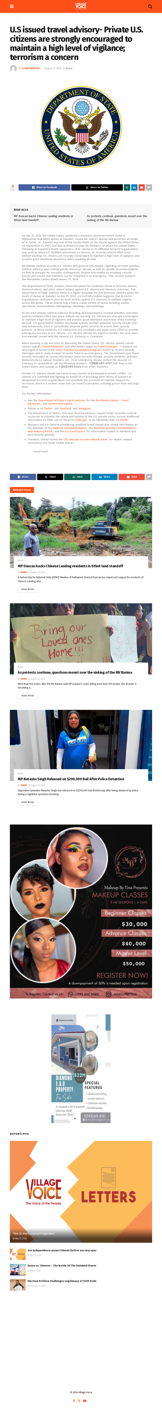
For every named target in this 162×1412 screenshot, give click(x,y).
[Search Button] (150, 6)
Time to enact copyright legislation (34, 1233)
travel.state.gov (108, 346)
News (22, 19)
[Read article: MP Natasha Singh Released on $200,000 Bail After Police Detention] (81, 745)
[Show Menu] (12, 6)
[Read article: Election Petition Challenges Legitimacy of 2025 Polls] (18, 1285)
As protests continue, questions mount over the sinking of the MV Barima (75, 672)
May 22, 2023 (21, 1238)
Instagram (85, 408)
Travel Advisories (53, 346)
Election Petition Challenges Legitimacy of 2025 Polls (62, 1281)
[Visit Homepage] (81, 6)
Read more (30, 588)
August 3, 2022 (53, 68)
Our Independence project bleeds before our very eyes (62, 1250)
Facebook (66, 408)
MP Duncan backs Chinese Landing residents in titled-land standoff (70, 566)
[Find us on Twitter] (79, 1401)
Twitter (49, 408)
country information (60, 403)
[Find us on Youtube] (84, 1401)
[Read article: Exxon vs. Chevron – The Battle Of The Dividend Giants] (18, 1269)
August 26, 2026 (37, 572)
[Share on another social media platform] (149, 187)
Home (13, 19)
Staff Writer (31, 68)
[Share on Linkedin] (134, 187)
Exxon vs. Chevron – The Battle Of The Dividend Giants (62, 1265)
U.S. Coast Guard (75, 431)
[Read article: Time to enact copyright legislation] (81, 1192)
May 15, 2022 (35, 1255)
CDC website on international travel (85, 439)
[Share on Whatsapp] (127, 187)
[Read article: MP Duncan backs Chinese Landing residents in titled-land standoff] (81, 532)
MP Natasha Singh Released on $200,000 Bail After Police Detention (71, 779)
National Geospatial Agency (70, 428)
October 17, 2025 (37, 1286)
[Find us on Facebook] (74, 1401)
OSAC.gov (81, 420)
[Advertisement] (81, 1326)
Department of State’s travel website (62, 400)
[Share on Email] (141, 187)
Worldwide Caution (108, 400)
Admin (24, 572)
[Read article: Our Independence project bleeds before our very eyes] (18, 1254)
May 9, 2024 (34, 1271)
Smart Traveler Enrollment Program (79, 350)
